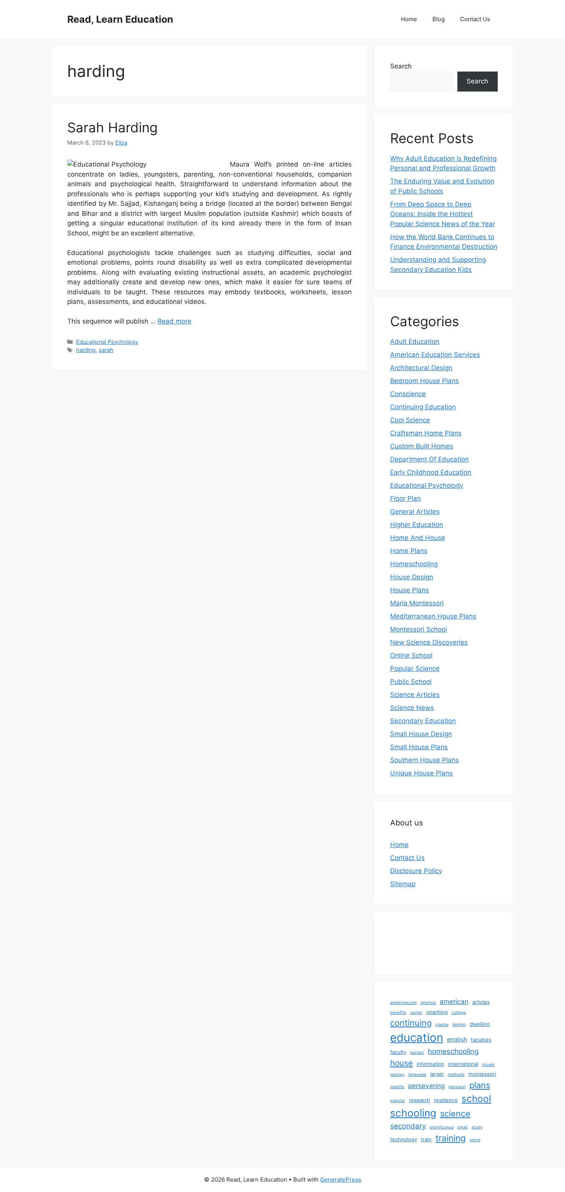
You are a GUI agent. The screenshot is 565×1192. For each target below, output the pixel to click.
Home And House (417, 538)
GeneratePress (340, 1179)
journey (397, 1074)
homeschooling (453, 1051)
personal (457, 1086)
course (442, 1024)
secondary (408, 1126)
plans (479, 1085)
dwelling (480, 1024)
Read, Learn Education (120, 19)
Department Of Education (429, 459)
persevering (426, 1086)
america (428, 1002)
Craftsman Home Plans (426, 433)
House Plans (409, 590)
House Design (411, 577)
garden (417, 1052)
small (462, 1127)
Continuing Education (423, 407)
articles (481, 1002)
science (455, 1114)
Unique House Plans (421, 773)
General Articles (415, 511)
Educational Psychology (107, 341)
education (416, 1037)
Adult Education (414, 341)
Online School (411, 655)
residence (446, 1100)
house (401, 1063)
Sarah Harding (112, 127)
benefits (398, 1012)
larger (437, 1074)
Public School (411, 681)
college (459, 1012)
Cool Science (410, 420)
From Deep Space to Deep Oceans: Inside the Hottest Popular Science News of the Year (442, 214)
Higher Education (416, 524)
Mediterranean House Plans (433, 616)
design (459, 1024)
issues (488, 1064)
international (463, 1064)
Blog (438, 19)
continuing (411, 1023)
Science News (412, 708)
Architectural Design (421, 368)
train (426, 1139)
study (477, 1127)
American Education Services (435, 354)
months (397, 1086)
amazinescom (403, 1002)
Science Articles (415, 695)
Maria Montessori (417, 603)
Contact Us (475, 19)
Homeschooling (414, 564)
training (450, 1138)
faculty (398, 1052)
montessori (482, 1074)
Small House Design (421, 734)
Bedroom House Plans (424, 381)
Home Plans (408, 551)
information (430, 1064)
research (419, 1100)
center (416, 1012)
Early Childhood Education (430, 472)
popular (397, 1100)
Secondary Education (423, 721)
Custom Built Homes (421, 446)
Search (401, 66)
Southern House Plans (424, 760)
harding (86, 350)
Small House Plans (419, 747)
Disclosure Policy (416, 871)
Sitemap (402, 884)
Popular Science (415, 668)
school (476, 1098)
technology (403, 1139)
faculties (481, 1040)
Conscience (408, 394)
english (457, 1039)
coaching (437, 1012)
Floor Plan (405, 498)
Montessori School (418, 629)
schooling (413, 1113)
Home (409, 19)
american (454, 1001)
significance (442, 1127)
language (417, 1074)
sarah (106, 350)
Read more (174, 321)
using (475, 1139)
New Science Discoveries (429, 642)
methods (456, 1074)
